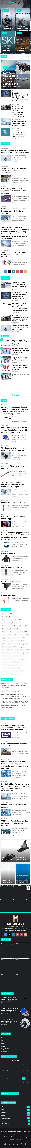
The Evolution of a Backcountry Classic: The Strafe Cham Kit (9, 1021)
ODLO (21, 641)
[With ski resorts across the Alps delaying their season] (6, 751)
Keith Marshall (7, 86)
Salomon (5, 650)
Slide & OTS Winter (7, 659)
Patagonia (24, 644)
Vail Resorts (6, 671)
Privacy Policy (15, 1137)
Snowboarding (20, 659)
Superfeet (19, 662)
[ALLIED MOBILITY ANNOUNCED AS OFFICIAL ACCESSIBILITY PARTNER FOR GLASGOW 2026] (6, 106)
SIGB (20, 650)
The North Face (7, 668)
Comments (24, 278)
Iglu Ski (16, 635)
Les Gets (5, 641)
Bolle (14, 623)
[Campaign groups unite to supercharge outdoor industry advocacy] (6, 198)
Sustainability (6, 665)
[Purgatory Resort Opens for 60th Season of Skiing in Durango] (6, 368)
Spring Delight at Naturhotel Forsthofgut (23, 51)
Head (24, 632)
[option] (15, 30)
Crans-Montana (7, 626)
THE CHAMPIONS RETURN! (20, 374)
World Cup (16, 674)
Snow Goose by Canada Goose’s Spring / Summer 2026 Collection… (9, 999)
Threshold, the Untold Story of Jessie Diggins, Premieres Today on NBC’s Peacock (14, 170)
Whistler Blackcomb (18, 671)
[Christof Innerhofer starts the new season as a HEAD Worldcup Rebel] (6, 158)
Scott (13, 650)
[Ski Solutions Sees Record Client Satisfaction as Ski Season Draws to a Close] (5, 132)
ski (27, 650)
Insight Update (7, 32)
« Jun (2, 1089)
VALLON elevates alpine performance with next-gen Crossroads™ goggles (12, 484)
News (4, 57)
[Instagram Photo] (6, 892)
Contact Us (7, 1137)
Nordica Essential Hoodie (11, 553)
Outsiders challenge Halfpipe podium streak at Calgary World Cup (20, 342)
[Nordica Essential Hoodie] (6, 558)
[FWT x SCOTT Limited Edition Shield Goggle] (6, 524)
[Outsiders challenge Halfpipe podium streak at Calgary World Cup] (6, 342)
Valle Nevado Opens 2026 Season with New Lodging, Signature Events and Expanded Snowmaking (14, 685)
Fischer (5, 629)
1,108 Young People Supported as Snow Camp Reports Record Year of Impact (14, 823)
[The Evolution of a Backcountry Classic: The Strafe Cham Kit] (6, 455)
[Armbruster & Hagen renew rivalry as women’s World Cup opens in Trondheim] (6, 359)
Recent (5, 278)
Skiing (5, 656)
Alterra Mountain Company (9, 617)
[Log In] (26, 3)
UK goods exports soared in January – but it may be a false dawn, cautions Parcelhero (13, 727)
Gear (15, 395)
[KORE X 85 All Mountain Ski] (6, 572)
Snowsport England (8, 662)
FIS (25, 626)
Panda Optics (14, 644)
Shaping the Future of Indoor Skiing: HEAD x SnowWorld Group (20, 123)
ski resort (13, 656)
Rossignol (22, 647)
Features (3, 1046)
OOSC (5, 644)
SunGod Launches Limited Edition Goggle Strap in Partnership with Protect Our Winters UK (15, 430)
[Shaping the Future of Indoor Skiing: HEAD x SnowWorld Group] (6, 121)
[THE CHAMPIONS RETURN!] (6, 376)
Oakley (14, 641)
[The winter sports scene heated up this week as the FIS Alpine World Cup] (6, 351)
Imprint (5, 638)
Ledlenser (21, 638)
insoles (13, 638)
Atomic (18, 620)
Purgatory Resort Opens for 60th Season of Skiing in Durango (20, 367)
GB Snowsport (6, 632)
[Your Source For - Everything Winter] (14, 3)
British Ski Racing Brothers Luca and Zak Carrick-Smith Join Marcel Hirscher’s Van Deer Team (20, 97)
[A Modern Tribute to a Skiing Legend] (6, 473)
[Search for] (29, 3)
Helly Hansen (6, 635)
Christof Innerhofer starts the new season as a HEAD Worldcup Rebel (20, 327)
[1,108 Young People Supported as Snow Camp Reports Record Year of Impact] (6, 831)
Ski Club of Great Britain (9, 653)
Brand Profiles (5, 1051)
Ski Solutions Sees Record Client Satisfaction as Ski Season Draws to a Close (18, 135)
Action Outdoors (7, 614)
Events (4, 1121)
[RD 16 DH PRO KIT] (6, 600)
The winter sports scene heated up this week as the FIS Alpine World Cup (20, 350)
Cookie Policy (23, 1137)
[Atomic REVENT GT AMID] (6, 586)
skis (21, 656)
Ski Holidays (22, 653)
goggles (17, 632)
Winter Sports (6, 674)
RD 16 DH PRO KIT (8, 595)
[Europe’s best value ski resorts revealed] (6, 812)
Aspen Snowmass (7, 620)
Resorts (19, 32)
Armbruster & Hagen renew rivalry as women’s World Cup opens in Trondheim (20, 359)
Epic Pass (17, 626)
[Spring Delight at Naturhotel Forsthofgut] (23, 42)
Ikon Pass (24, 635)
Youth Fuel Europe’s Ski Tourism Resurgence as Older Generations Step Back (14, 211)
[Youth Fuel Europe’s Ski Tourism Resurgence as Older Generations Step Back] (6, 218)
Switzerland (17, 665)
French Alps (14, 629)
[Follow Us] (28, 888)
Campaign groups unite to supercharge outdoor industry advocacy (13, 191)
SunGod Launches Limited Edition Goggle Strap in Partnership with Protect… (9, 1010)
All (19, 56)
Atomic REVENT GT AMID (11, 581)
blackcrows (6, 623)
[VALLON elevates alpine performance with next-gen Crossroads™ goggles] (6, 492)
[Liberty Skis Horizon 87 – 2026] (6, 508)
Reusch (13, 647)
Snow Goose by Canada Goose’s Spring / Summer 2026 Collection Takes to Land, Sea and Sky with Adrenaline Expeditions (20, 306)
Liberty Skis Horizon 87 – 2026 (13, 502)
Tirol (16, 668)
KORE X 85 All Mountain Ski (12, 567)
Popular (14, 278)
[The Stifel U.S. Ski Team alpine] (8, 19)
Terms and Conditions (15, 1139)
